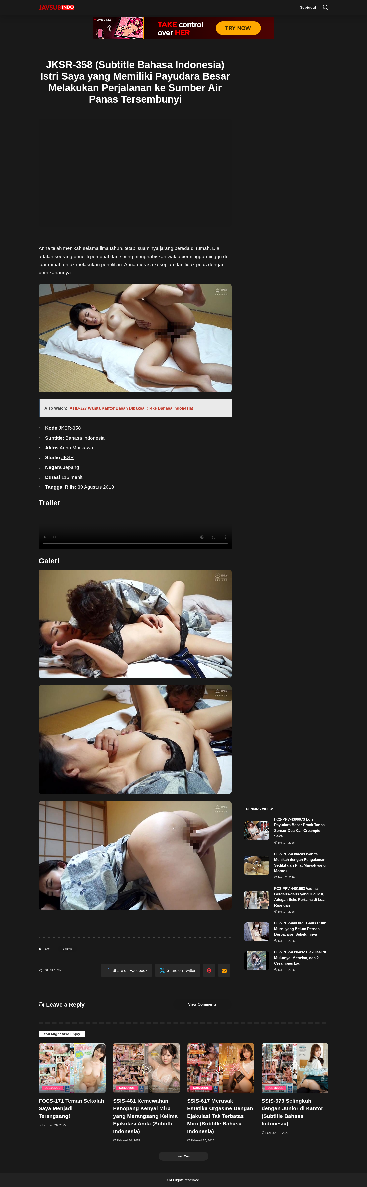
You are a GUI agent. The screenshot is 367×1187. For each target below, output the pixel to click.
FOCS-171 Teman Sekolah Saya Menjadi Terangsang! (71, 1108)
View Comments (202, 1004)
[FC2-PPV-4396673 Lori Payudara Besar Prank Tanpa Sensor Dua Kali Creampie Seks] (256, 830)
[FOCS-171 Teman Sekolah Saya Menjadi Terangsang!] (72, 1068)
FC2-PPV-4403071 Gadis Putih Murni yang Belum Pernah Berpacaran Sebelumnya (300, 928)
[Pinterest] (209, 970)
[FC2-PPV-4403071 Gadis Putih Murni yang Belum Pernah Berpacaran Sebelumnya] (256, 931)
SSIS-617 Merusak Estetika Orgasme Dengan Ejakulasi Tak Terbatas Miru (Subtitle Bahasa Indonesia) (220, 1116)
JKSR (67, 457)
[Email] (224, 970)
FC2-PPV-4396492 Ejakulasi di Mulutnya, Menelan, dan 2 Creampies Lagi (300, 957)
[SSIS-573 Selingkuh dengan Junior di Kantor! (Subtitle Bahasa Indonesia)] (295, 1068)
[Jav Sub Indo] (57, 7)
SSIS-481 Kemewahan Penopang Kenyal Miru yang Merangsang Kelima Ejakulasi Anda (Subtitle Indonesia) (145, 1116)
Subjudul (52, 1087)
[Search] (325, 7)
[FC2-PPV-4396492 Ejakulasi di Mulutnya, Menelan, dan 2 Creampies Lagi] (256, 960)
